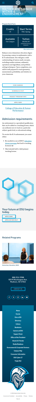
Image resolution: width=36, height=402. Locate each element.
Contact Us (18, 289)
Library (18, 324)
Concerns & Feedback (8, 396)
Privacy (25, 396)
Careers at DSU (18, 331)
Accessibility (19, 396)
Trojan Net (18, 361)
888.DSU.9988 (18, 277)
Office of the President (18, 337)
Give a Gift (18, 317)
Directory (18, 320)
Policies (31, 396)
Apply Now (18, 102)
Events (18, 314)
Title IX (18, 399)
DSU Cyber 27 (18, 357)
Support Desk (18, 334)
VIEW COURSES (18, 85)
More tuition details (29, 49)
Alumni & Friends (18, 341)
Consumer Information (18, 354)
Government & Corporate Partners (18, 347)
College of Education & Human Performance (18, 109)
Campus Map (18, 351)
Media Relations (18, 344)
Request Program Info (18, 96)
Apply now (9, 216)
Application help (11, 220)
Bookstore (18, 327)
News (18, 310)
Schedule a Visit (18, 91)
